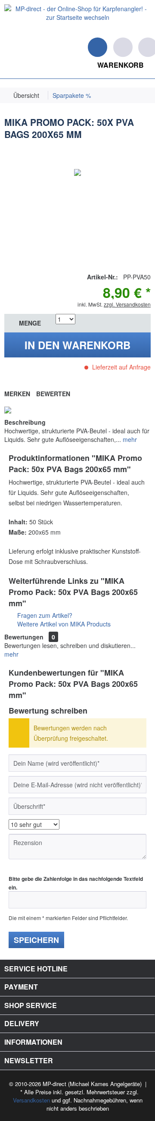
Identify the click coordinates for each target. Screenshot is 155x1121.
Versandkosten (31, 1100)
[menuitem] (4, 46)
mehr (129, 439)
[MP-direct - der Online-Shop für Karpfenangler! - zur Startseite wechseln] (77, 18)
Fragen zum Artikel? (44, 615)
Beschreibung (25, 422)
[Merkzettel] (123, 47)
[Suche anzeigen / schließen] (97, 47)
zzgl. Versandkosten (127, 304)
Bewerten (53, 393)
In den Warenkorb (77, 345)
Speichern (36, 940)
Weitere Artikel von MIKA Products (63, 624)
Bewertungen (23, 637)
